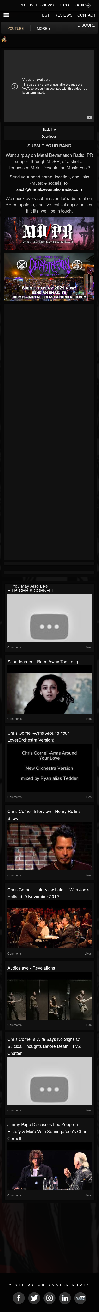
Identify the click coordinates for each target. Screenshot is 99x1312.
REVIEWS (64, 15)
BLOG (64, 5)
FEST (45, 15)
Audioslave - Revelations (31, 967)
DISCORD (87, 25)
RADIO (80, 5)
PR (22, 5)
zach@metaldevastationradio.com (49, 189)
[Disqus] (49, 370)
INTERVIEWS (42, 5)
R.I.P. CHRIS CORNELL (30, 590)
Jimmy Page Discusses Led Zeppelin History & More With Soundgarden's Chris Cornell (47, 1131)
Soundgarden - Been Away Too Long (42, 661)
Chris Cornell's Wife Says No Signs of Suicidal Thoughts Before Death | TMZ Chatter (44, 1046)
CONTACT (86, 15)
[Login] (88, 5)
